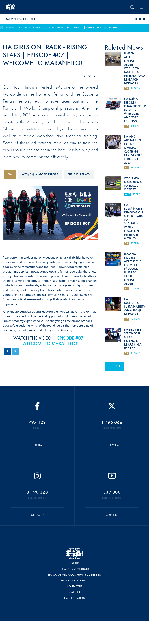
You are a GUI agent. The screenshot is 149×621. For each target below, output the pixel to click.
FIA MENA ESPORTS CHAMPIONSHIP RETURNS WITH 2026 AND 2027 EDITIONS (135, 110)
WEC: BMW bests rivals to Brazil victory (133, 183)
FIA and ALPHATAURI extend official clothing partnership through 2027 (133, 150)
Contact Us (74, 586)
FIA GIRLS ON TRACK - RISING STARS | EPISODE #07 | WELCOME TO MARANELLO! (69, 27)
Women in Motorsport (40, 174)
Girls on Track (79, 174)
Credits (74, 563)
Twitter (15, 351)
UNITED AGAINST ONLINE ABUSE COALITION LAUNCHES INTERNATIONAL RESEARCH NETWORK (135, 68)
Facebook (7, 351)
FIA (10, 174)
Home (9, 27)
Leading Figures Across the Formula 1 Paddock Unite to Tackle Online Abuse (132, 269)
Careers (74, 592)
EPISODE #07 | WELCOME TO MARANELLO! (54, 341)
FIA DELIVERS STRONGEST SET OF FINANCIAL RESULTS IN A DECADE (133, 339)
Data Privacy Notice (74, 580)
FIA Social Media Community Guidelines (74, 574)
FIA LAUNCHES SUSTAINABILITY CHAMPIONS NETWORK (134, 306)
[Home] (31, 7)
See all (114, 366)
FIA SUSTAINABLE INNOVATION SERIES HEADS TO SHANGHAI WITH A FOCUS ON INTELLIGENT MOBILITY (133, 221)
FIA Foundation (74, 598)
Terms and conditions (74, 569)
